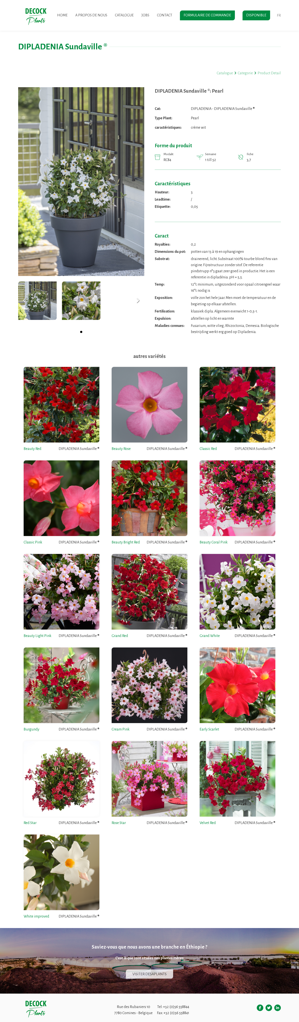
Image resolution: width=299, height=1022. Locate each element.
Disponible (256, 15)
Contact (164, 15)
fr (279, 15)
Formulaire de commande (207, 15)
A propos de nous (91, 15)
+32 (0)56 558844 (176, 1007)
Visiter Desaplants (149, 974)
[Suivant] (138, 301)
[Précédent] (25, 301)
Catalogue (124, 15)
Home (62, 15)
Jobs (145, 15)
